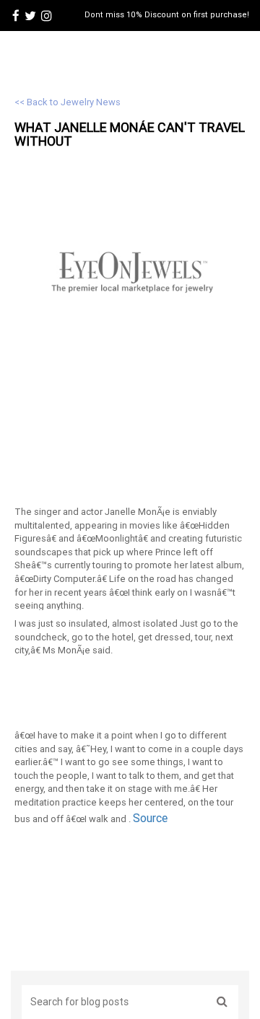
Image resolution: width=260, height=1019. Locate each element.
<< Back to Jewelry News (67, 102)
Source (150, 818)
